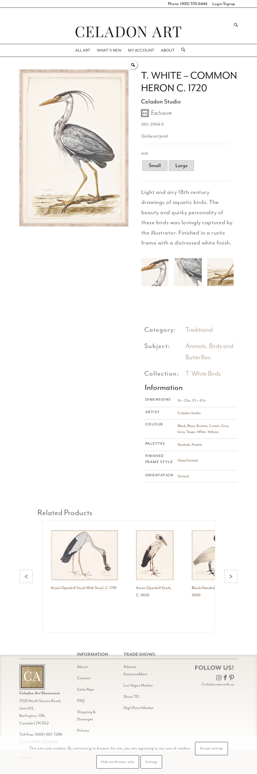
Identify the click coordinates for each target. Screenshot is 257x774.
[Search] (234, 31)
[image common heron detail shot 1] (156, 274)
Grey (224, 426)
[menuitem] (234, 31)
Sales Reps (85, 689)
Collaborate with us (218, 684)
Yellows (213, 432)
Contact (84, 678)
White (201, 432)
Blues (191, 426)
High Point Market (138, 707)
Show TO (131, 696)
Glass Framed (188, 460)
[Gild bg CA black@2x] (32, 677)
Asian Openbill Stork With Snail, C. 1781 (84, 587)
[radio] (155, 166)
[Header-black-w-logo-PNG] (128, 32)
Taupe (191, 432)
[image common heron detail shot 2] (190, 274)
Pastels (197, 445)
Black (181, 426)
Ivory (181, 432)
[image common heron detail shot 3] (223, 274)
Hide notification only (117, 762)
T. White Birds (203, 374)
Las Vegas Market (138, 685)
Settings (151, 762)
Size (145, 153)
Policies (83, 730)
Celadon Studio (189, 413)
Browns (202, 426)
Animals (195, 346)
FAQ (81, 700)
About (82, 666)
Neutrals (184, 445)
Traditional (199, 330)
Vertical (183, 476)
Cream (214, 426)
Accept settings (211, 748)
